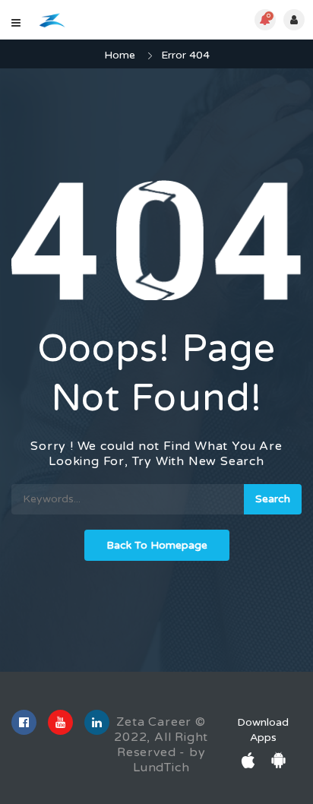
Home (119, 55)
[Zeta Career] (52, 20)
